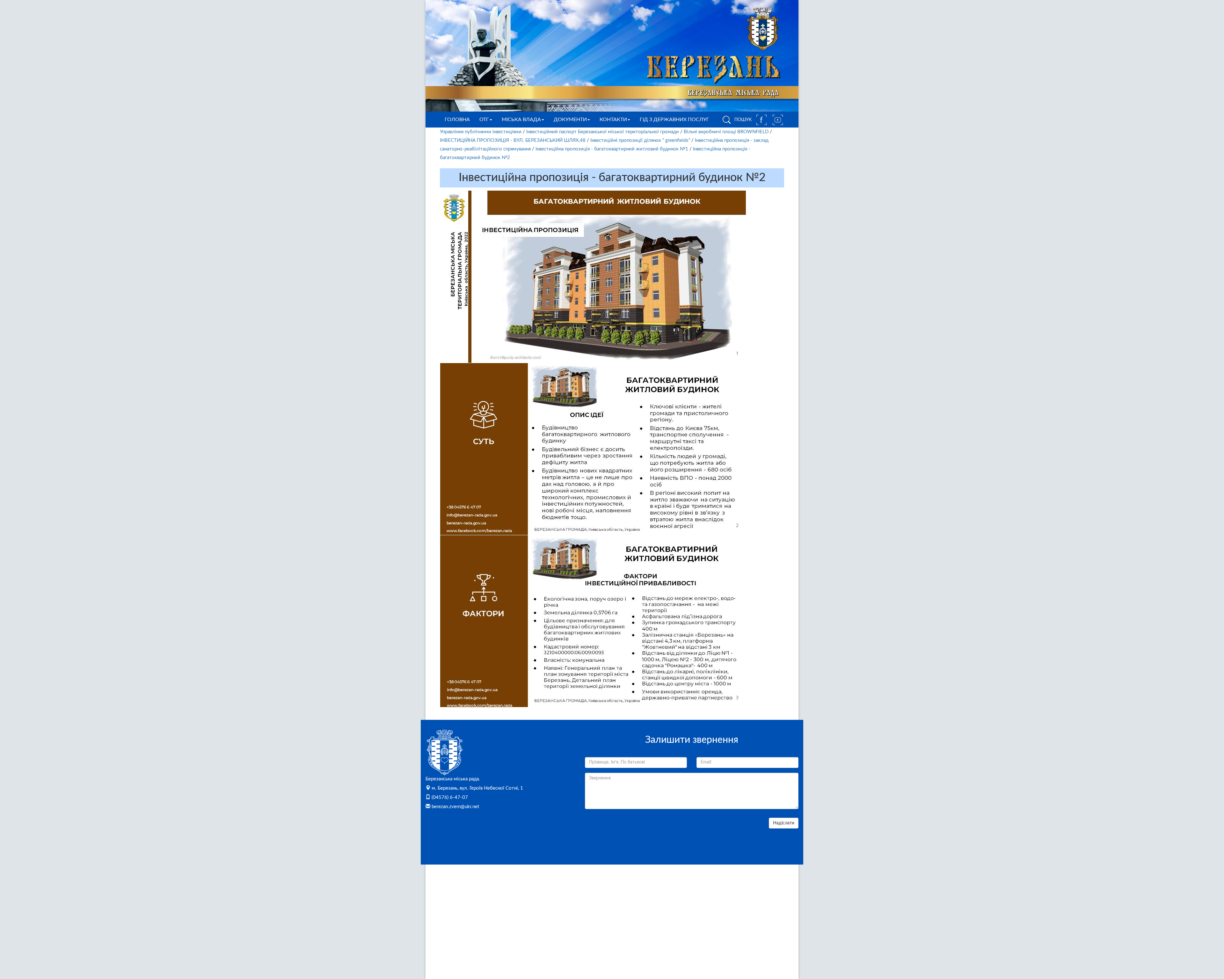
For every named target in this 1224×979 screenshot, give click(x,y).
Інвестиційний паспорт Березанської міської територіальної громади (602, 131)
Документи (570, 119)
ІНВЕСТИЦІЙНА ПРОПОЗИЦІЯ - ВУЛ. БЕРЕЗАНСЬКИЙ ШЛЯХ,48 (513, 140)
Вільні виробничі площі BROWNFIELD (726, 131)
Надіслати (783, 823)
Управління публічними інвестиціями (480, 131)
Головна (457, 119)
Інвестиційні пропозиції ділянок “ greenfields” (640, 140)
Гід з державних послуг (674, 119)
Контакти (613, 119)
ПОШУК (742, 120)
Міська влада (521, 119)
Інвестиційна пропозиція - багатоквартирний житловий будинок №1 (612, 149)
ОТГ (484, 119)
